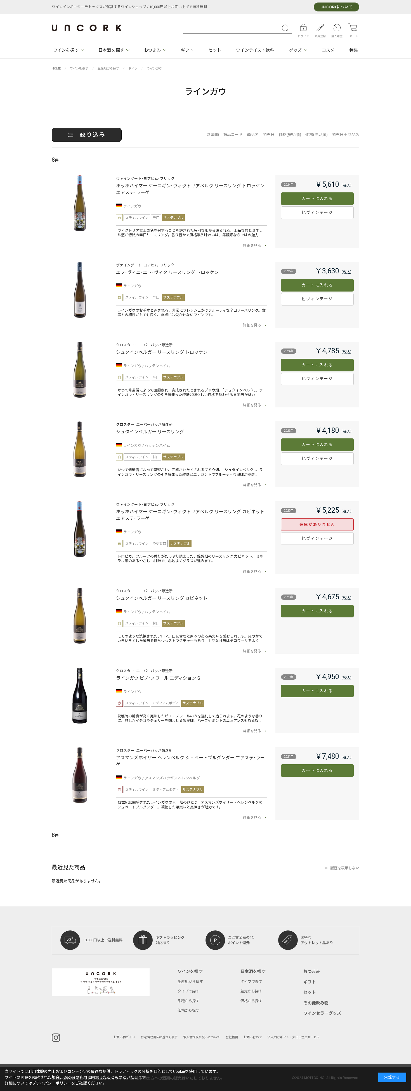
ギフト (187, 50)
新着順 (213, 135)
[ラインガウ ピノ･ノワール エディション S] (80, 696)
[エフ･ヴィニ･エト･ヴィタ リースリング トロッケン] (80, 290)
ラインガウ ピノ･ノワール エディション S (158, 678)
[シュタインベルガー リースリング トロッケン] (80, 370)
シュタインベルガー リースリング (150, 432)
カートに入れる (317, 199)
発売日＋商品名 (345, 135)
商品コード (233, 135)
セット (214, 50)
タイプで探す (188, 991)
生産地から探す (190, 981)
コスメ (328, 50)
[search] (286, 28)
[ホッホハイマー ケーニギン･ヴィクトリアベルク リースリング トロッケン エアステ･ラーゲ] (80, 203)
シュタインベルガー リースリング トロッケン (161, 352)
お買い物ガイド (124, 1037)
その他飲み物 (316, 1003)
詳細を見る (252, 245)
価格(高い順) (316, 135)
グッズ (295, 50)
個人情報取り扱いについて (201, 1037)
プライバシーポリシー (51, 1083)
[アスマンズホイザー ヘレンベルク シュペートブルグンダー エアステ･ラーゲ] (80, 775)
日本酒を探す (111, 50)
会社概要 (232, 1037)
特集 (353, 50)
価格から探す (188, 1010)
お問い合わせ (253, 1037)
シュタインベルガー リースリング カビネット (161, 598)
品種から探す (188, 1001)
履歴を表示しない (344, 868)
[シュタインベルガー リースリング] (80, 449)
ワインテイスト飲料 (255, 50)
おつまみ (152, 50)
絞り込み (93, 135)
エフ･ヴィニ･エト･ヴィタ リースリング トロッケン (167, 272)
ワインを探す (66, 50)
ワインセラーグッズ (322, 1013)
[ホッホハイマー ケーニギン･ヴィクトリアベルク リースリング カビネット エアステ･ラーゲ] (80, 529)
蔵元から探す (251, 991)
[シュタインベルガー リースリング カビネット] (80, 616)
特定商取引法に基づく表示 (159, 1037)
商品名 (253, 135)
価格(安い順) (290, 135)
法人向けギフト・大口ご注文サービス (294, 1037)
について (336, 7)
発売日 (269, 135)
